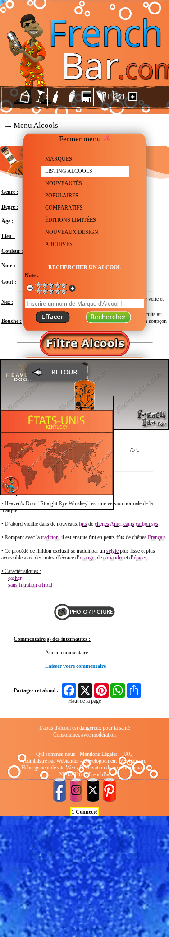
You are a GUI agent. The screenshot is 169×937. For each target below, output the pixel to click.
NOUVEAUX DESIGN (71, 232)
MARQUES (58, 159)
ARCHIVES (59, 244)
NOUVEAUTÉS (63, 183)
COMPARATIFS (64, 208)
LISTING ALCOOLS (68, 171)
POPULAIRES (61, 195)
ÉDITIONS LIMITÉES (70, 220)
